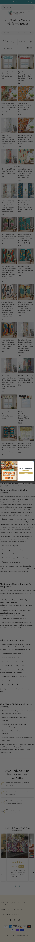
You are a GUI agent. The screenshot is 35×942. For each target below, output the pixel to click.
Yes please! (25, 473)
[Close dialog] (33, 462)
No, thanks (25, 474)
